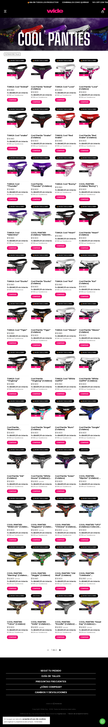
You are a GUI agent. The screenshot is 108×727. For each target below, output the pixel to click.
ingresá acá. (61, 714)
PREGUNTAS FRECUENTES (51, 681)
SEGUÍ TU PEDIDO (51, 670)
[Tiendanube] (54, 704)
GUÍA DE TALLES (50, 676)
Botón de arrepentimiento (78, 714)
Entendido (38, 722)
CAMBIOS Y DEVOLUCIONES (51, 692)
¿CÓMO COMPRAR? (51, 687)
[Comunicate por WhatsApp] (102, 721)
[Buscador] (9, 11)
